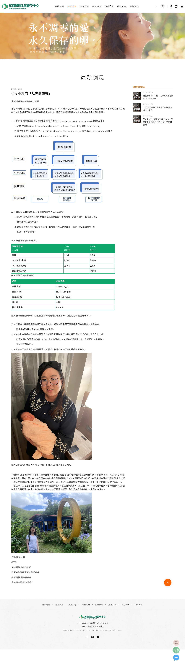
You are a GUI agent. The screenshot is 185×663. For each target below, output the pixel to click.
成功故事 (121, 6)
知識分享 (109, 6)
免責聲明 (139, 605)
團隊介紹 (84, 6)
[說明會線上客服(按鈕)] (176, 642)
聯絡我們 (134, 6)
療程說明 (96, 6)
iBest (120, 630)
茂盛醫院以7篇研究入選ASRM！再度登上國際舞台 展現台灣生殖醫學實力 (158, 122)
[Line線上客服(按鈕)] (176, 650)
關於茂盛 (59, 6)
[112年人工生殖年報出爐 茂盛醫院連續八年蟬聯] (137, 107)
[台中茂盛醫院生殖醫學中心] (92, 617)
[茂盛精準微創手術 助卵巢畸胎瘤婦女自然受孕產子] (137, 96)
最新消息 (72, 6)
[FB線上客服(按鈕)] (176, 657)
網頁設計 (112, 630)
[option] (92, 36)
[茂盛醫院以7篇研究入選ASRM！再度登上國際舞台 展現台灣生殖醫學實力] (137, 119)
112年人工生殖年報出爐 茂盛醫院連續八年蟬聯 (157, 109)
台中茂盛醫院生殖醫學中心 (20, 6)
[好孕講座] (92, 36)
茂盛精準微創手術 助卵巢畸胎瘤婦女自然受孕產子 (158, 97)
